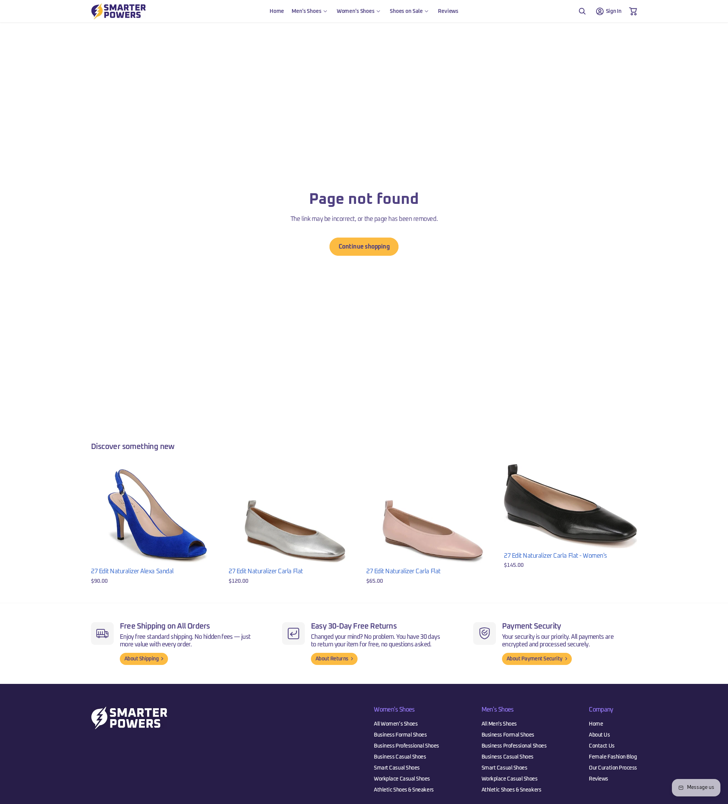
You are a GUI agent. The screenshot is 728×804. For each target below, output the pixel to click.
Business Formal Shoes (400, 735)
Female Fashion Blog (613, 757)
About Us (599, 735)
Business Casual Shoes (400, 757)
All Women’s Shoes (395, 724)
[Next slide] (212, 514)
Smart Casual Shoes (397, 768)
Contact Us (601, 746)
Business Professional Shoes (406, 746)
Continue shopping (364, 247)
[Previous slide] (102, 514)
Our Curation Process (613, 768)
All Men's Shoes (499, 724)
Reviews (598, 779)
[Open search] (582, 11)
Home (596, 724)
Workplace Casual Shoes (402, 779)
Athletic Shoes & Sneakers (403, 790)
